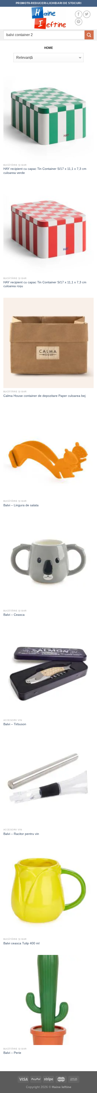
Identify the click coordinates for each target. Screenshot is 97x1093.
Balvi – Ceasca (14, 614)
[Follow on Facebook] (78, 14)
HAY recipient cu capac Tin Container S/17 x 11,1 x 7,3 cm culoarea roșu (44, 284)
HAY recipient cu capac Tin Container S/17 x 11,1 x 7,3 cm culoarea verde (44, 171)
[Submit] (89, 34)
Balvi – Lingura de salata (21, 505)
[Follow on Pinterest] (78, 21)
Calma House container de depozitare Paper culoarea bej (44, 396)
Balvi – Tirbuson (14, 724)
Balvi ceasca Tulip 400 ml (21, 943)
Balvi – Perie (12, 1052)
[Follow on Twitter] (86, 14)
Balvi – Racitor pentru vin (21, 834)
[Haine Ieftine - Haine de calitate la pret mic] (48, 18)
